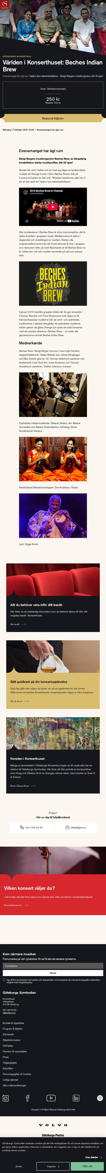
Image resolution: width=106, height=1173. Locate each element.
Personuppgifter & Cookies (17, 1074)
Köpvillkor (8, 1068)
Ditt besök (8, 1034)
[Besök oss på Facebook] (27, 1098)
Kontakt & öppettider (13, 1022)
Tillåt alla (87, 1166)
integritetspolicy (25, 982)
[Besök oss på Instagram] (6, 1098)
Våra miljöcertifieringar (14, 1085)
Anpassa (51, 1166)
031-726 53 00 (34, 827)
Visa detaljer (91, 1157)
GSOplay (8, 1045)
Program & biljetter (12, 1028)
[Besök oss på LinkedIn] (76, 1098)
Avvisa (18, 1166)
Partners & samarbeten (15, 1051)
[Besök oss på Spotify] (100, 1098)
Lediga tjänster (10, 1079)
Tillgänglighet (10, 1062)
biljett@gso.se (78, 827)
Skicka (53, 973)
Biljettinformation (11, 1039)
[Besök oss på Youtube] (51, 1098)
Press (6, 1056)
